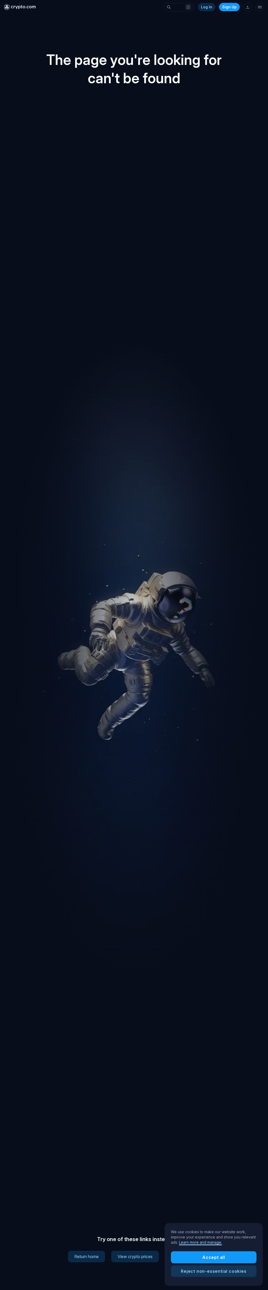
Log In (206, 7)
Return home (86, 1256)
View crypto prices (135, 1256)
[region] (214, 1254)
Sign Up (229, 7)
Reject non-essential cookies (213, 1271)
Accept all (213, 1257)
